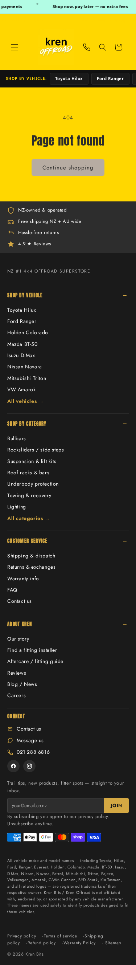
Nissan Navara (24, 366)
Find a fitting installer (32, 650)
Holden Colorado (27, 332)
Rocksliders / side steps (35, 449)
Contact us (19, 601)
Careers (16, 695)
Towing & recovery (29, 495)
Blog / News (22, 684)
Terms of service (60, 936)
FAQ (12, 589)
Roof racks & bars (28, 472)
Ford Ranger (110, 78)
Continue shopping (68, 168)
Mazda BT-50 (22, 344)
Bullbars (16, 438)
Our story (18, 638)
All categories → (28, 518)
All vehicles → (25, 401)
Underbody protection (33, 483)
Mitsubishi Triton (26, 378)
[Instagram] (29, 766)
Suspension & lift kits (31, 461)
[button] (14, 47)
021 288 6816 (33, 752)
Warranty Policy (79, 943)
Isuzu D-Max (21, 355)
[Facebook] (13, 766)
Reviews (16, 672)
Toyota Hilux (69, 78)
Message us (30, 740)
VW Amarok (21, 389)
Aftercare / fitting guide (35, 661)
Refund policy (42, 943)
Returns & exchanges (31, 567)
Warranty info (23, 578)
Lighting (16, 506)
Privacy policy (21, 936)
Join (116, 805)
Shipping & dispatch (31, 555)
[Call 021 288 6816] (87, 47)
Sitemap (113, 943)
